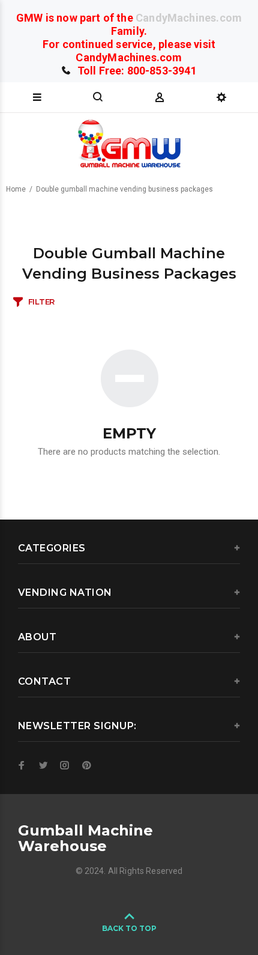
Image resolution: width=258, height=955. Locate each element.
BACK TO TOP (129, 928)
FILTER (41, 301)
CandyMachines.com (189, 17)
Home (16, 189)
